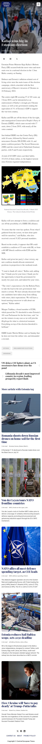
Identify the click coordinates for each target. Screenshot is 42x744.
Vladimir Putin (24, 710)
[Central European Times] (6, 4)
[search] (33, 4)
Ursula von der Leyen (18, 507)
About (19, 736)
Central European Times (8, 50)
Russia (16, 446)
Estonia (6, 348)
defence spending (18, 576)
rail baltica (12, 642)
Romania (11, 446)
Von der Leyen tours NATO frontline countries (18, 501)
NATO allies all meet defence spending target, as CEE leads (20, 570)
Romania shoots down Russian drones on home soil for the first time (21, 439)
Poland (26, 576)
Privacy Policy (30, 736)
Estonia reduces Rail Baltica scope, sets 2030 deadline (18, 636)
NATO (10, 507)
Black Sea (26, 446)
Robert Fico (12, 710)
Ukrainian (7, 353)
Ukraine (21, 446)
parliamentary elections (23, 348)
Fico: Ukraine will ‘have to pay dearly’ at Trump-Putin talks (20, 704)
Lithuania (26, 642)
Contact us (11, 736)
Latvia (26, 507)
